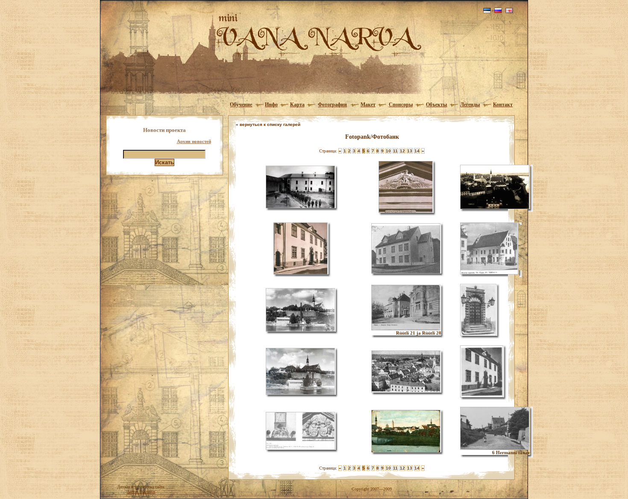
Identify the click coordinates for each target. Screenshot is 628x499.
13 (409, 151)
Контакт (503, 105)
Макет (368, 105)
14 (417, 151)
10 (388, 151)
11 (395, 151)
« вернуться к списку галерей (268, 124)
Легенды (470, 105)
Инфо (271, 105)
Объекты (436, 105)
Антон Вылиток (141, 491)
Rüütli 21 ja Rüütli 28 (418, 333)
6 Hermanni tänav (511, 452)
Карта (297, 105)
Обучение (241, 105)
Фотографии (332, 105)
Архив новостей (194, 141)
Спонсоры (401, 105)
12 (402, 151)
